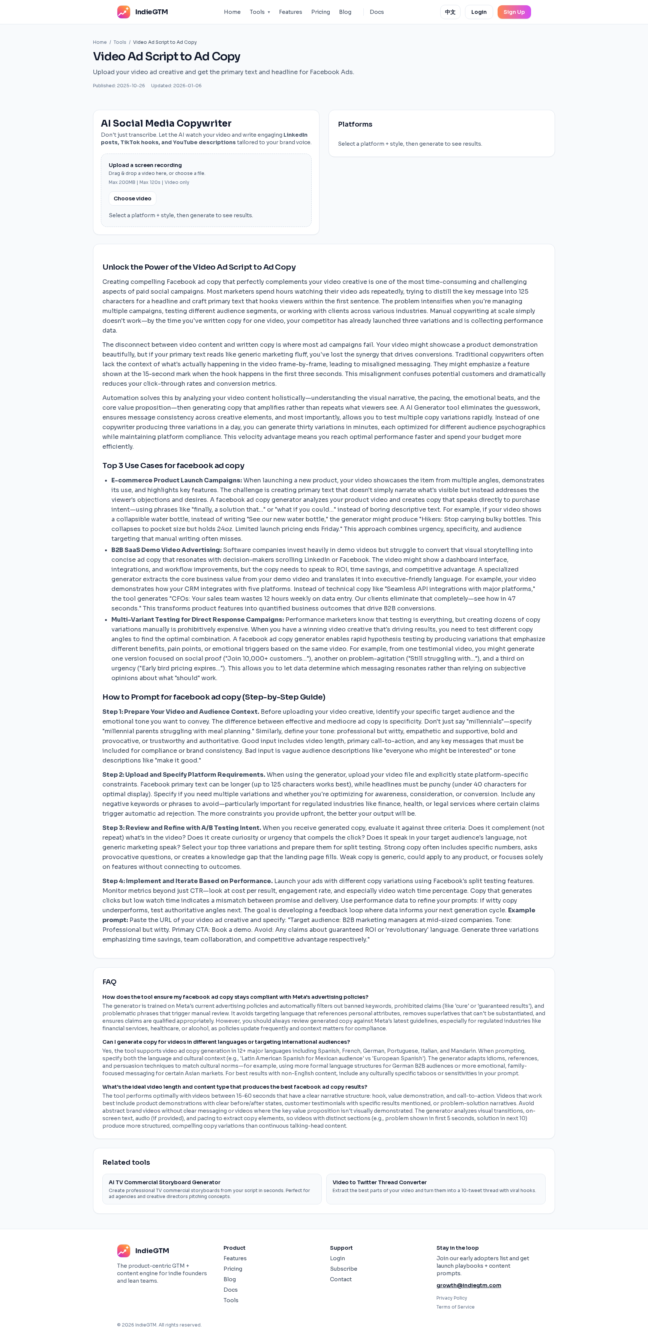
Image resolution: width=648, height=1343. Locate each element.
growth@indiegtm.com (468, 1285)
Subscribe (343, 1268)
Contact (341, 1279)
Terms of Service (455, 1307)
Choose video (133, 198)
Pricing (320, 12)
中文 (450, 12)
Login (479, 12)
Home (232, 12)
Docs (377, 12)
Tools (260, 12)
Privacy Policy (451, 1298)
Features (290, 12)
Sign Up (514, 12)
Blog (345, 12)
